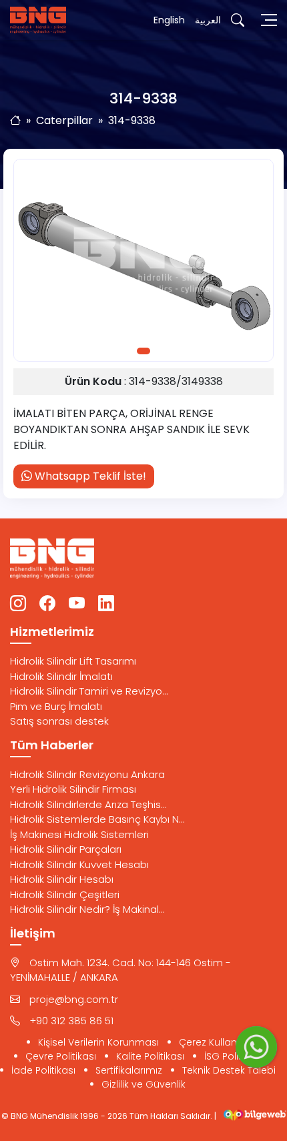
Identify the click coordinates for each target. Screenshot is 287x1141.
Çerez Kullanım (214, 1042)
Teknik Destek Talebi (229, 1070)
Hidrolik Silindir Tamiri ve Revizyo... (89, 691)
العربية (208, 20)
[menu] (269, 20)
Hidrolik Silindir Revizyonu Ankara (87, 774)
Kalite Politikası (150, 1056)
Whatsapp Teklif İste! (89, 476)
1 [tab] (143, 351)
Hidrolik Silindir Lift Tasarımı (73, 661)
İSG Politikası (233, 1056)
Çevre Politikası (60, 1056)
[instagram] (18, 604)
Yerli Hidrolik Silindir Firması (73, 789)
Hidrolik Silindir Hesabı (61, 879)
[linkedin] (106, 604)
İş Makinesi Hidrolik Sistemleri (79, 834)
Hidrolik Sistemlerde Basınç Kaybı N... (97, 819)
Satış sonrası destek (59, 721)
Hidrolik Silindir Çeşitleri (64, 894)
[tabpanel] (143, 260)
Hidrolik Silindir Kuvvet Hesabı (79, 864)
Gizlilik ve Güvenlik (143, 1084)
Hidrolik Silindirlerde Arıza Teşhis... (88, 804)
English (169, 20)
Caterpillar (64, 120)
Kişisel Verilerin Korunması (98, 1042)
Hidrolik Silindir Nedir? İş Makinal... (87, 909)
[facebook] (47, 604)
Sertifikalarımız (128, 1070)
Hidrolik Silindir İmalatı (61, 676)
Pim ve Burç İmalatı (56, 706)
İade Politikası (43, 1070)
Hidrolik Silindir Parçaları (65, 849)
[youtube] (77, 604)
